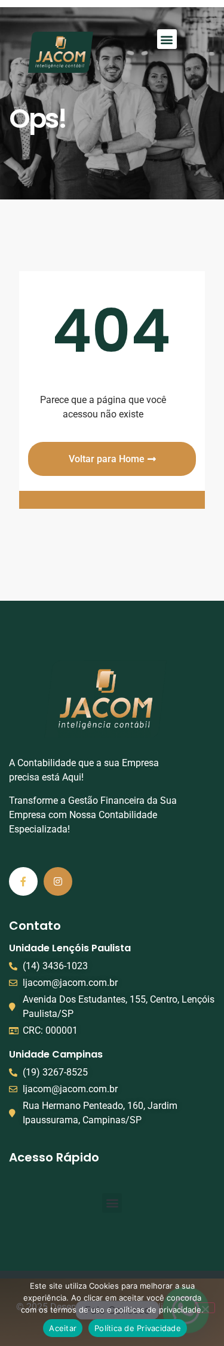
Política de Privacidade (137, 1328)
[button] (167, 39)
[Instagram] (58, 881)
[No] (205, 1307)
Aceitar (62, 1328)
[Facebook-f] (23, 881)
